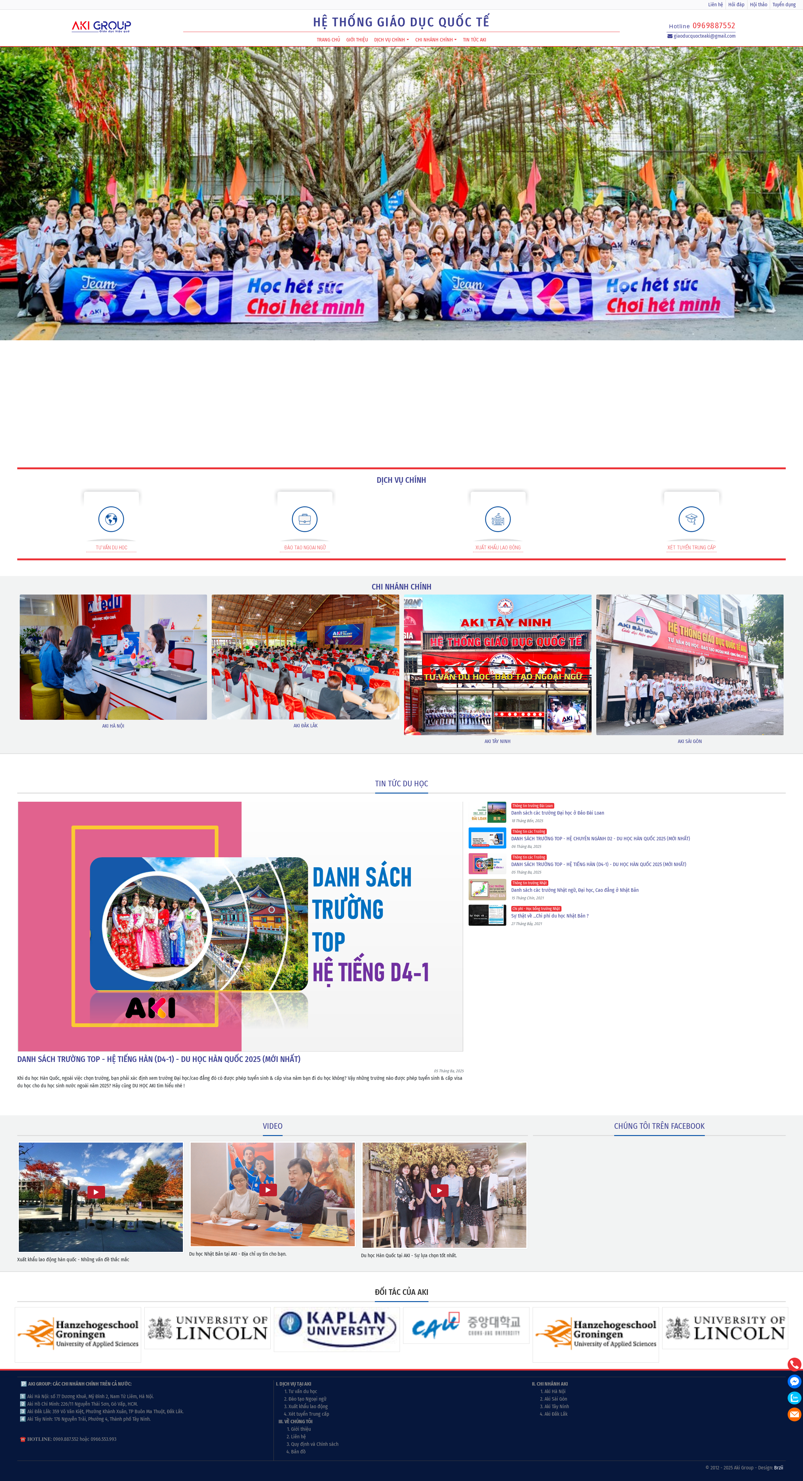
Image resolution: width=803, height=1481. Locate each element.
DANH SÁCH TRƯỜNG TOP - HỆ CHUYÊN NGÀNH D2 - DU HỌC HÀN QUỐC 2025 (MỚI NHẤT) (600, 839)
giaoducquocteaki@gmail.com (704, 36)
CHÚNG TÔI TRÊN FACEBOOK (659, 1126)
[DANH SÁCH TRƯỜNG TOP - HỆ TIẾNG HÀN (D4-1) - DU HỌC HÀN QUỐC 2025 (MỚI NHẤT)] (240, 927)
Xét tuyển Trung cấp (309, 1414)
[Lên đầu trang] (795, 1446)
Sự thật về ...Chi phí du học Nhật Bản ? (550, 916)
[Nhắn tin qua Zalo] (794, 1398)
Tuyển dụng (784, 5)
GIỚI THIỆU (357, 40)
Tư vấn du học (303, 1391)
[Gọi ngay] (794, 1364)
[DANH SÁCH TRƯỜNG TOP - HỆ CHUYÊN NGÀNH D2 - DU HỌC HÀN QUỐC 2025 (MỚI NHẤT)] (490, 837)
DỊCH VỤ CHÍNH (389, 40)
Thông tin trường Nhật (530, 883)
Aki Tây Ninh (557, 1406)
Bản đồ (298, 1452)
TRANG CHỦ (328, 40)
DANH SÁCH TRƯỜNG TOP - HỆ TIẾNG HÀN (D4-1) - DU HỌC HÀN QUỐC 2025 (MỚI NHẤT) (598, 864)
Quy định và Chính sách (314, 1444)
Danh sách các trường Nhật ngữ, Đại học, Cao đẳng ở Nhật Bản (575, 890)
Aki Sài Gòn (556, 1399)
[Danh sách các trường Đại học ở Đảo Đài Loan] (490, 812)
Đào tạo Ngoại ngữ (308, 1399)
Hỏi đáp (736, 5)
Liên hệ (715, 5)
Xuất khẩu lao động (308, 1406)
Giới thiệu (301, 1429)
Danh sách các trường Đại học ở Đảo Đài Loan (557, 813)
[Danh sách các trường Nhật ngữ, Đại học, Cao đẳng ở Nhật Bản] (490, 889)
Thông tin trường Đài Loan (533, 806)
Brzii (778, 1468)
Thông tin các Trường (529, 831)
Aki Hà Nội (555, 1391)
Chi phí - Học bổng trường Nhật (536, 909)
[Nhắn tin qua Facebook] (794, 1381)
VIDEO (273, 1126)
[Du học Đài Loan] (401, 202)
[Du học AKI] (102, 26)
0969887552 (714, 25)
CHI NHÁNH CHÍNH (434, 40)
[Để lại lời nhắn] (794, 1414)
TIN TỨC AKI (474, 40)
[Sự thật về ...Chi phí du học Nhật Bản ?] (490, 915)
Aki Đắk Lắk (556, 1414)
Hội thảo (758, 5)
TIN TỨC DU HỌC (401, 784)
